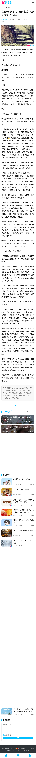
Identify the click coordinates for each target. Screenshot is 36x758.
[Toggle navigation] (33, 2)
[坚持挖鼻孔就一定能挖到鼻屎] (7, 522)
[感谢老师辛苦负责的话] (7, 481)
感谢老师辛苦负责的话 (21, 479)
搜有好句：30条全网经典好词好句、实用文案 (23, 501)
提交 (18, 738)
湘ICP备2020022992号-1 (9, 748)
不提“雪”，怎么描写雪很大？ (22, 542)
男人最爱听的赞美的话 (21, 489)
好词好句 (24, 19)
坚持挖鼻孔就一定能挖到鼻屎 (23, 521)
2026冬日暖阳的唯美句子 (23, 530)
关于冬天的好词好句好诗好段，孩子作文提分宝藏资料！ (23, 710)
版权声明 (26, 750)
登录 (4, 735)
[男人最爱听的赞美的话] (7, 492)
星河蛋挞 (4, 19)
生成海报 (7, 412)
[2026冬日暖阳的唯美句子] (7, 533)
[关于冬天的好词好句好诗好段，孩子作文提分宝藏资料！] (7, 711)
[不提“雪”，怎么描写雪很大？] (7, 543)
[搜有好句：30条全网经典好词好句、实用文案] (7, 502)
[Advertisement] (18, 454)
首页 (3, 7)
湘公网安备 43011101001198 (26, 748)
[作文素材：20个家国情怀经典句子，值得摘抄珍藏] (7, 512)
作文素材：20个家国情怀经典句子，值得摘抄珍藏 (23, 511)
